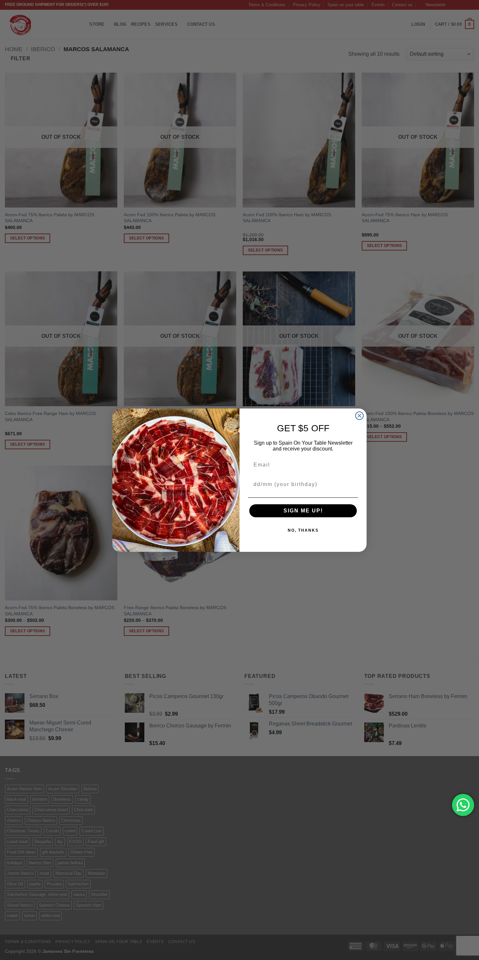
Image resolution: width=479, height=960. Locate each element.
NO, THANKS (303, 530)
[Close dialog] (359, 416)
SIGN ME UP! (303, 510)
